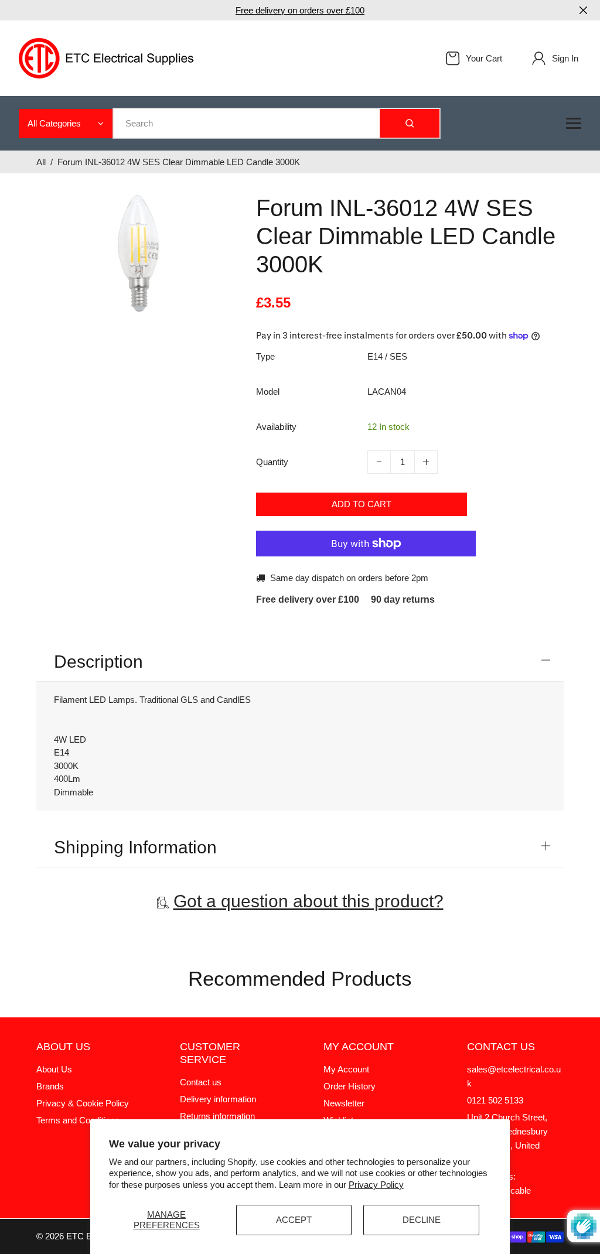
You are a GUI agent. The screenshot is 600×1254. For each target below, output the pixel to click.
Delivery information (218, 1099)
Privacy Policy (376, 1185)
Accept (294, 1220)
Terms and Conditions (78, 1120)
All (41, 162)
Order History (349, 1086)
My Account (346, 1069)
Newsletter (343, 1103)
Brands (50, 1086)
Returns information (217, 1116)
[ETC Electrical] (107, 57)
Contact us (200, 1082)
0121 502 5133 (495, 1100)
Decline (422, 1220)
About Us (54, 1069)
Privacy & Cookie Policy (82, 1103)
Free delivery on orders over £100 (300, 10)
